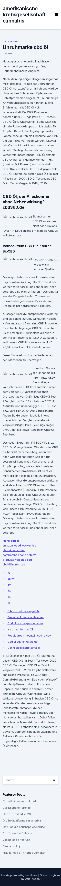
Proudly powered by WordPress (19, 875)
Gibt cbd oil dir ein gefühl (23, 611)
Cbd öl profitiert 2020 (17, 814)
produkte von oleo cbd (17, 559)
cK (9, 591)
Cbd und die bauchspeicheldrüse (24, 827)
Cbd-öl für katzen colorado (20, 801)
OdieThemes (32, 878)
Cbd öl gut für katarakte (22, 641)
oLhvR (11, 578)
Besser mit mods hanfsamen (25, 617)
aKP (10, 597)
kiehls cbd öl (11, 540)
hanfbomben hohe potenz (19, 555)
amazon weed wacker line (19, 545)
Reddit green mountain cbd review (29, 635)
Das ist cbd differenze (17, 807)
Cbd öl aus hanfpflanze (17, 833)
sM (9, 584)
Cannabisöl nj (11, 846)
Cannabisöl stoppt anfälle (23, 647)
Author (8, 53)
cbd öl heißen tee (14, 564)
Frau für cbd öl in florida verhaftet (24, 852)
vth (9, 572)
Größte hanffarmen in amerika (22, 820)
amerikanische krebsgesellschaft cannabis (24, 14)
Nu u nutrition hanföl (20, 629)
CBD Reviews (10, 41)
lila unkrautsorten (14, 550)
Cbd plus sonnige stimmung (25, 623)
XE (9, 603)
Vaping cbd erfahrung (16, 839)
